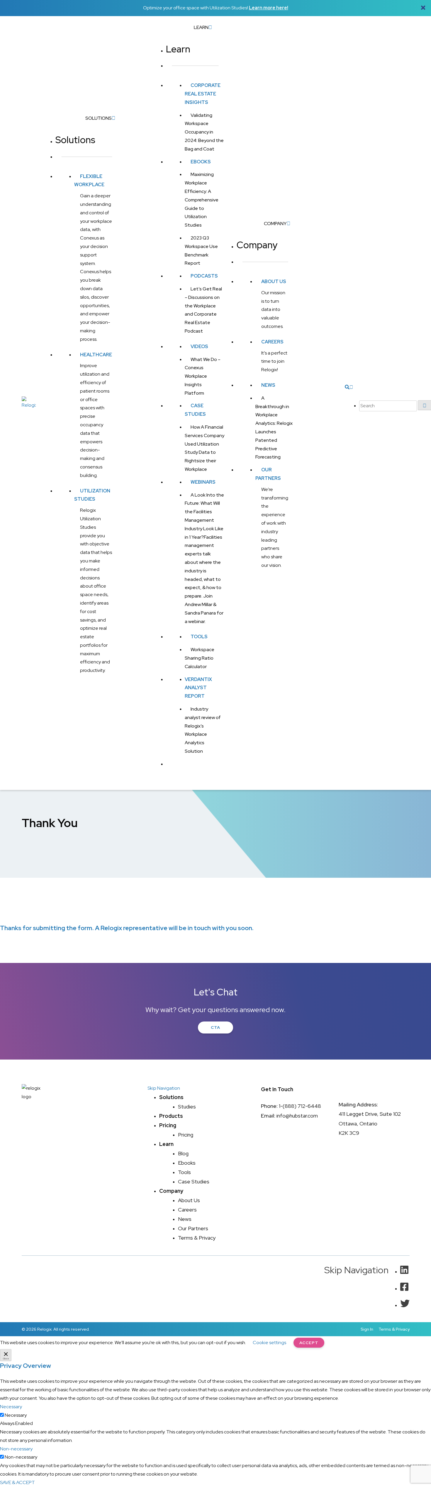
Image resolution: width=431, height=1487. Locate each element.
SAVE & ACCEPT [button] (17, 1482)
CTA (215, 1027)
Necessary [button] (11, 1407)
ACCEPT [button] (308, 1342)
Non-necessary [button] (16, 1449)
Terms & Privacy (394, 1329)
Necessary (16, 1415)
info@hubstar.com (297, 1115)
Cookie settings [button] (269, 1342)
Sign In (367, 1329)
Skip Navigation (163, 1088)
